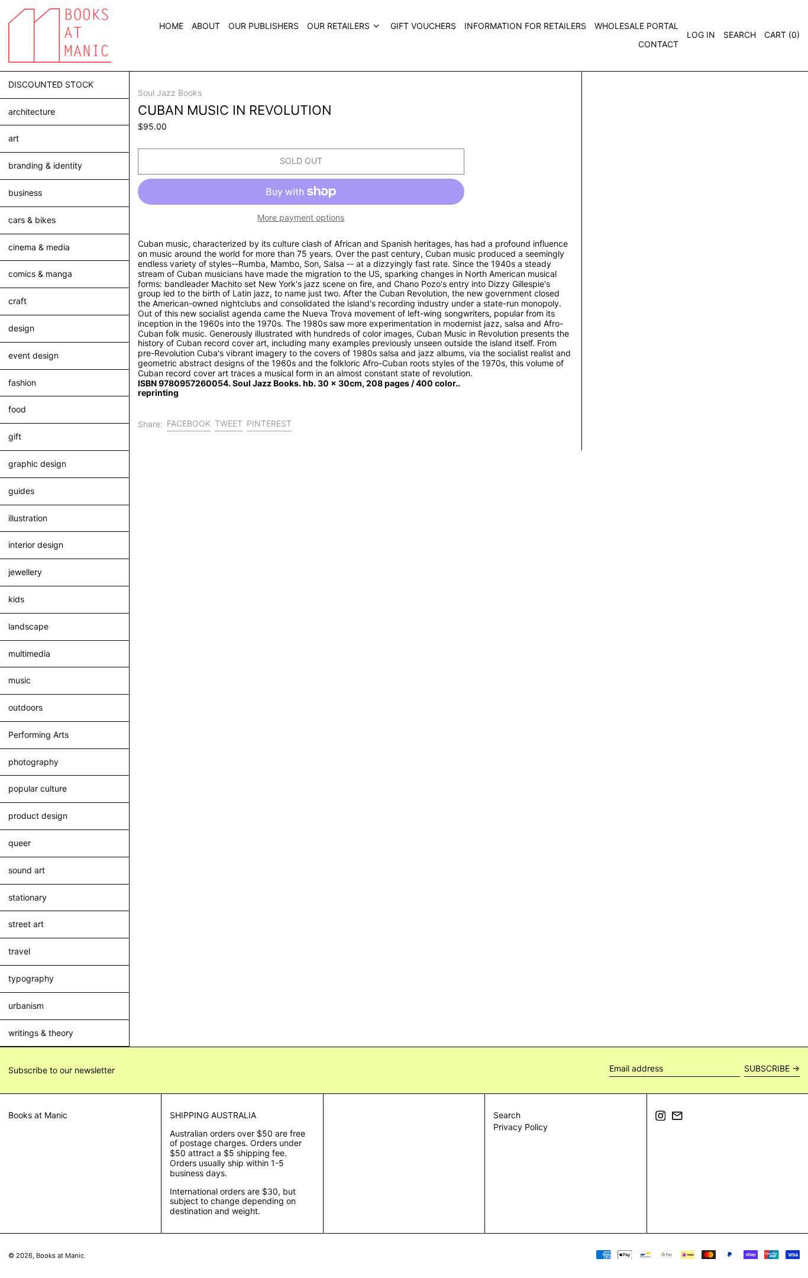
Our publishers (263, 26)
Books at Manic (37, 1115)
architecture (31, 111)
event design (33, 355)
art (13, 138)
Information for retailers (525, 26)
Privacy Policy (520, 1127)
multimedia (29, 653)
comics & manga (40, 274)
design (21, 328)
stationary (27, 897)
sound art (26, 870)
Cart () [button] (782, 35)
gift (14, 436)
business (25, 193)
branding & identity (45, 165)
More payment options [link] (300, 217)
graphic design (37, 464)
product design (37, 816)
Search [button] (739, 35)
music (19, 680)
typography (31, 978)
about (206, 26)
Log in (701, 35)
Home (171, 26)
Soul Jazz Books (170, 93)
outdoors (25, 707)
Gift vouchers (423, 26)
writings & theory (40, 1033)
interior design (35, 545)
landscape (28, 626)
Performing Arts (38, 735)
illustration (27, 518)
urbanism (26, 1006)
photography (33, 762)
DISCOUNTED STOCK (50, 84)
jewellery (25, 572)
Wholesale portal (636, 26)
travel (19, 951)
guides (21, 491)
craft (17, 301)
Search (507, 1115)
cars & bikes (32, 220)
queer (19, 843)
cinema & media (39, 247)
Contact (658, 44)
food (17, 409)
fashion (22, 382)
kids (16, 599)
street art (26, 924)
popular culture (37, 788)
